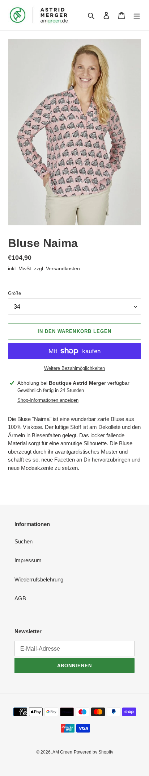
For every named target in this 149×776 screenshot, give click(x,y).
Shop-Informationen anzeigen (47, 400)
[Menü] (136, 15)
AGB (20, 598)
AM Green (62, 752)
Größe (14, 293)
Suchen (23, 541)
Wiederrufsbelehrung (38, 579)
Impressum (28, 560)
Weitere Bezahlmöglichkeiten (74, 368)
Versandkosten (63, 268)
